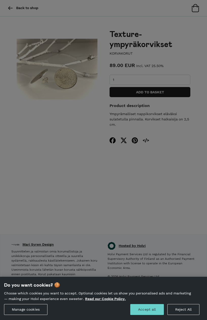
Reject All (183, 309)
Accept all (147, 309)
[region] (103, 298)
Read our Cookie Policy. (105, 299)
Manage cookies (26, 309)
